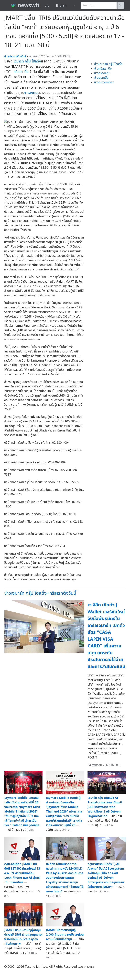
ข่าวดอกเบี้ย (101, 77)
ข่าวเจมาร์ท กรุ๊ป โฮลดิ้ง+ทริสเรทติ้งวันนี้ (40, 593)
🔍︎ (120, 5)
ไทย (47, 5)
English (61, 5)
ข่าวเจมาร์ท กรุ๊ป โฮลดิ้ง (108, 64)
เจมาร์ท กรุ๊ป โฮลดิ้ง (27, 61)
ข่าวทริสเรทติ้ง (103, 68)
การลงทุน (30, 92)
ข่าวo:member (104, 82)
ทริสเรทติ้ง (21, 71)
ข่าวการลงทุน (102, 73)
